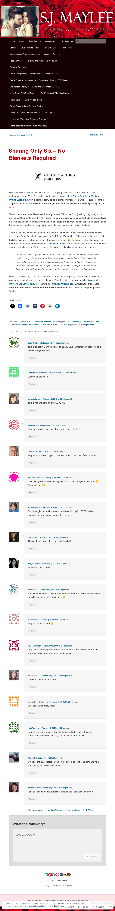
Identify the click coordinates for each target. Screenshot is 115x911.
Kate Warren (33, 728)
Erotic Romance (72, 321)
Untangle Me (49, 112)
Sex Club (95, 321)
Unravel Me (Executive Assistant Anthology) (29, 119)
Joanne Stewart (34, 787)
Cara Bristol (33, 342)
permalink (90, 324)
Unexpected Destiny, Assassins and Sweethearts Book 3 (34, 86)
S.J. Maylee (69, 324)
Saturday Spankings (62, 283)
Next (103, 134)
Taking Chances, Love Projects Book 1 (26, 99)
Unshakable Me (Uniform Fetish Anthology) (28, 125)
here (48, 217)
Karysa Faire (33, 563)
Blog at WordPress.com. (38, 900)
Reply (32, 357)
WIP (53, 321)
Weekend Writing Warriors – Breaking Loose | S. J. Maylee (66, 810)
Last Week (53, 243)
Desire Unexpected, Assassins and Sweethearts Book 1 (34, 73)
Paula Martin (33, 619)
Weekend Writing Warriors (40, 321)
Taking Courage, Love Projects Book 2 (26, 106)
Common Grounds (52, 54)
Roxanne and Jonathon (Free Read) (42, 60)
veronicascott (34, 507)
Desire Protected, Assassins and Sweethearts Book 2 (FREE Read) (39, 80)
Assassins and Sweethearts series (25, 54)
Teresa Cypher (34, 477)
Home (12, 41)
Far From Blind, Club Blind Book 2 (56, 93)
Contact (13, 47)
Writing (58, 324)
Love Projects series (30, 47)
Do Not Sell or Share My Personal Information (68, 900)
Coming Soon (51, 41)
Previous (93, 134)
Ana (29, 757)
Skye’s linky (29, 283)
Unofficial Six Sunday (18, 324)
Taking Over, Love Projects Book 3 (25, 112)
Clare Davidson (34, 645)
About (21, 41)
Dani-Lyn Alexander (36, 372)
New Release (35, 41)
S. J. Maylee (85, 321)
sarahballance (34, 399)
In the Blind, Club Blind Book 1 (23, 93)
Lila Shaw (32, 537)
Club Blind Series (51, 47)
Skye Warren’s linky (77, 196)
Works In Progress (18, 67)
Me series (67, 47)
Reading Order (16, 60)
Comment (92, 856)
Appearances (67, 41)
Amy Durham (33, 425)
